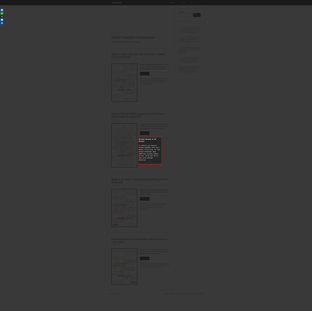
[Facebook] (2, 10)
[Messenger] (2, 19)
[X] (2, 16)
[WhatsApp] (2, 13)
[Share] (2, 23)
